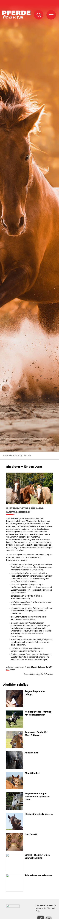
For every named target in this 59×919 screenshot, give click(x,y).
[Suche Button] (38, 15)
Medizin (27, 455)
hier (7, 669)
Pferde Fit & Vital (11, 455)
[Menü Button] (51, 15)
